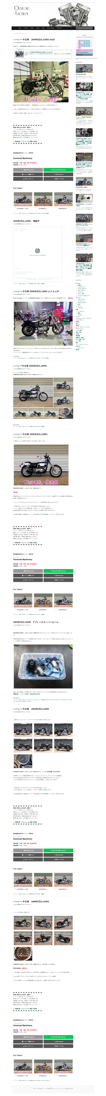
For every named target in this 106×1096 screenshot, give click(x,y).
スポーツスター (22, 213)
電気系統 (78, 335)
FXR (79, 304)
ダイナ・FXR (81, 293)
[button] (33, 392)
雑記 (77, 342)
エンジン (78, 316)
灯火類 (77, 334)
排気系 (77, 325)
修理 (79, 313)
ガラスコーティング (50, 699)
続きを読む (17, 356)
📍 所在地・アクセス (58, 178)
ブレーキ (20, 701)
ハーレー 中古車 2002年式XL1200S (30, 434)
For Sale (26, 28)
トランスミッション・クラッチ (83, 318)
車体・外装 (78, 332)
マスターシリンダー (26, 701)
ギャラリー (78, 297)
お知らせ (78, 346)
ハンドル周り (79, 330)
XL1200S (31, 213)
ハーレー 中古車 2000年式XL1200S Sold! (34, 39)
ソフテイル (80, 292)
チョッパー (43, 1080)
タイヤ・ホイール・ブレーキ (25, 699)
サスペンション (79, 328)
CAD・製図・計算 (80, 339)
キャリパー (57, 699)
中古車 (47, 213)
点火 (77, 323)
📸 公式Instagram (58, 174)
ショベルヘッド (81, 287)
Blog (43, 28)
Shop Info (59, 28)
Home (19, 28)
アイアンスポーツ (82, 288)
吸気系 (77, 321)
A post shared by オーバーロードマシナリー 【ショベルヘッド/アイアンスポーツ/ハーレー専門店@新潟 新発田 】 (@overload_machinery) (37, 278)
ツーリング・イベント (83, 344)
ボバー (48, 1080)
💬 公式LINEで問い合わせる (58, 169)
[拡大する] (67, 446)
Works (38, 28)
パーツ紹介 (78, 341)
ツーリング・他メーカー (84, 295)
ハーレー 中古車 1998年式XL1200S (31, 901)
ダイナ (79, 306)
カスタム (80, 314)
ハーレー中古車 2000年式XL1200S (30, 366)
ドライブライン (79, 320)
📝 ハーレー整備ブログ (28, 174)
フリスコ (43, 213)
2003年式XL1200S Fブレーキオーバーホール (36, 622)
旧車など (80, 285)
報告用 (77, 349)
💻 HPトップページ (28, 178)
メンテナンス (35, 699)
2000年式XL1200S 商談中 (26, 221)
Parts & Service (50, 28)
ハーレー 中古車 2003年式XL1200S (31, 709)
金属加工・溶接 (79, 337)
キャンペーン (81, 347)
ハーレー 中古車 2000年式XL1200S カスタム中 (36, 291)
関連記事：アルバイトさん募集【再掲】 (26, 141)
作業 (77, 309)
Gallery (32, 28)
